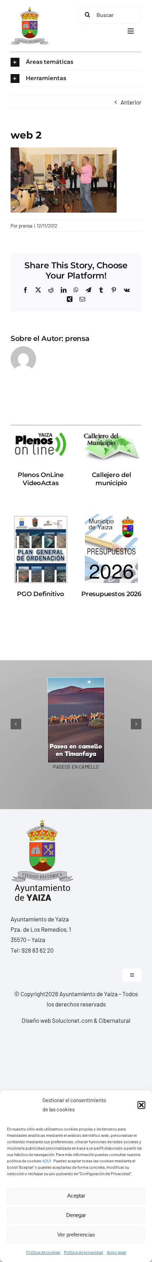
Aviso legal (116, 1252)
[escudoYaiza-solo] (30, 9)
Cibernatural (114, 1020)
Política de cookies (43, 1252)
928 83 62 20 (38, 950)
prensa (26, 226)
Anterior (131, 102)
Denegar (76, 1215)
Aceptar (76, 1196)
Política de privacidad (83, 1252)
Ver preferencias (76, 1235)
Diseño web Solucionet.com (57, 1020)
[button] (141, 1105)
